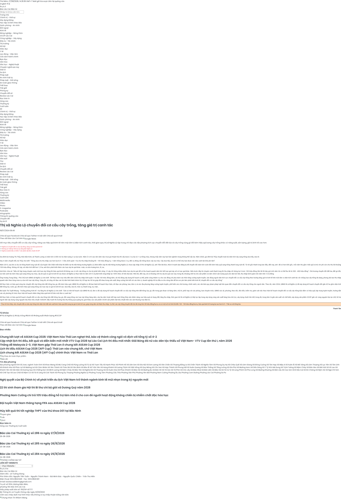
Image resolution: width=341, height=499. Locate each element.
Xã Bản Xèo (312, 367)
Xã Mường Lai (29, 367)
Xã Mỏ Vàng (300, 364)
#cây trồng (20, 315)
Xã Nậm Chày (300, 367)
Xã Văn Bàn (15, 370)
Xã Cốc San (157, 367)
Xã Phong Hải (181, 367)
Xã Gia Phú (232, 367)
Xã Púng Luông (77, 364)
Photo (2, 205)
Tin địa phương (8, 361)
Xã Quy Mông (146, 367)
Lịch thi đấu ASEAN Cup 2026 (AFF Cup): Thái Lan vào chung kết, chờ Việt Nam (51, 348)
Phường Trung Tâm (97, 372)
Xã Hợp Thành (168, 367)
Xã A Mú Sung (275, 367)
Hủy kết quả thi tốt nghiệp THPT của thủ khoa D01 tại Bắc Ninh (40, 411)
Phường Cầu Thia (113, 372)
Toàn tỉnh (38, 364)
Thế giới (3, 88)
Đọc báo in (5, 98)
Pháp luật (4, 75)
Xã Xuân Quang (194, 367)
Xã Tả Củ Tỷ (226, 370)
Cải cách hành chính (9, 56)
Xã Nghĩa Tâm (207, 364)
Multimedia (5, 200)
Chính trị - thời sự (7, 17)
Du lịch (3, 72)
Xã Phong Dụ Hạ (220, 364)
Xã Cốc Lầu (185, 370)
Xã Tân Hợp (272, 364)
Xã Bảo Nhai (195, 370)
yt (3, 6)
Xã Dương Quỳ (26, 370)
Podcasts (4, 211)
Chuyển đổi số (6, 93)
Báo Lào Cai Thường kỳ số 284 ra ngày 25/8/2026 (32, 454)
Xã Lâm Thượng (313, 364)
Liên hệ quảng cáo (56, 1)
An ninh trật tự (6, 77)
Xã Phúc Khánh (124, 370)
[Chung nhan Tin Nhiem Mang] (13, 497)
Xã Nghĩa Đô (88, 370)
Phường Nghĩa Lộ (81, 372)
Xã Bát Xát (321, 367)
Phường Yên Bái (143, 372)
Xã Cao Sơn (287, 370)
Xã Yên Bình (75, 367)
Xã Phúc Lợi (18, 367)
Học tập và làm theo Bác (11, 22)
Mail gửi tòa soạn (40, 1)
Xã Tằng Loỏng (220, 367)
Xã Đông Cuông (259, 364)
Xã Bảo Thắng (207, 367)
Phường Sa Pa (220, 372)
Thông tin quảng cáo (9, 216)
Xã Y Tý (265, 367)
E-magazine (5, 208)
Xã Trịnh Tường (287, 367)
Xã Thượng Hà (100, 370)
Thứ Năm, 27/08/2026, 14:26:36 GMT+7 (16, 1)
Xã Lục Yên (325, 364)
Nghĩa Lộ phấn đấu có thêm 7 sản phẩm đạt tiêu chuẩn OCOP (21, 251)
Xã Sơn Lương (152, 364)
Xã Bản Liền (206, 370)
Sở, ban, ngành (27, 364)
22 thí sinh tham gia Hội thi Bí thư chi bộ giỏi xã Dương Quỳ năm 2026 (45, 387)
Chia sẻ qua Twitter (28, 236)
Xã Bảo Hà (136, 370)
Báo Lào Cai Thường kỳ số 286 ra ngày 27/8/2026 (32, 433)
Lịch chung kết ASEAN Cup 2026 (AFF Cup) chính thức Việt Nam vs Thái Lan (49, 352)
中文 (8, 4)
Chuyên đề (5, 218)
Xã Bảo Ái (85, 367)
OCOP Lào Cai (6, 35)
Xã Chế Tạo (5, 372)
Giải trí (3, 69)
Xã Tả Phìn (175, 370)
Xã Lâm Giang (246, 364)
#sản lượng (49, 315)
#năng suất (38, 315)
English (3, 4)
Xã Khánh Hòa (6, 367)
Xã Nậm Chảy (66, 370)
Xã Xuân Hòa (112, 370)
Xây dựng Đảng (6, 20)
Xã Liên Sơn (132, 364)
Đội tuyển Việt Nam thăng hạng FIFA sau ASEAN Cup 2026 (37, 403)
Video (2, 203)
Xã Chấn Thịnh (194, 364)
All (1, 109)
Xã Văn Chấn (164, 364)
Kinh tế (3, 30)
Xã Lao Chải (15, 372)
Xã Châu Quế (234, 364)
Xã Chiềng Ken (39, 370)
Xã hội (2, 46)
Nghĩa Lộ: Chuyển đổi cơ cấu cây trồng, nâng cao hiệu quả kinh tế (22, 246)
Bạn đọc (3, 59)
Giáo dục (4, 49)
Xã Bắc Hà (216, 370)
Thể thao (4, 85)
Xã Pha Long (250, 370)
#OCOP (58, 315)
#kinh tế (29, 315)
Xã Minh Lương (53, 370)
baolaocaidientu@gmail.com (19, 481)
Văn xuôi (3, 158)
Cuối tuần (4, 106)
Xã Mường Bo (147, 370)
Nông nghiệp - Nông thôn (11, 33)
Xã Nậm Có (26, 372)
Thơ (1, 161)
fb (1, 6)
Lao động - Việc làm (9, 54)
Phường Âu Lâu (175, 372)
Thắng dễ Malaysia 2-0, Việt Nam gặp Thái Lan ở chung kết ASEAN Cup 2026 (50, 345)
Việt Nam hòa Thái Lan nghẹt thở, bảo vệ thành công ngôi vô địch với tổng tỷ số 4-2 (78, 337)
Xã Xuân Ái (290, 364)
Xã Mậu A (281, 364)
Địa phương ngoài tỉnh (10, 364)
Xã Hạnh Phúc (109, 364)
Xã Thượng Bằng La (179, 364)
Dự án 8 (3, 221)
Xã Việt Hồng (134, 367)
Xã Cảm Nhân (41, 367)
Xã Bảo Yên (77, 370)
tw (7, 468)
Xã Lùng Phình (238, 370)
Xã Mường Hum (244, 367)
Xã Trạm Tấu (97, 364)
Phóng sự (4, 90)
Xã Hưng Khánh (107, 367)
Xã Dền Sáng (256, 367)
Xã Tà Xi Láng (37, 372)
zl (5, 6)
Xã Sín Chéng (309, 370)
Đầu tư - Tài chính (8, 41)
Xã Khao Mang (49, 364)
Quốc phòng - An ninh (10, 25)
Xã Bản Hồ (157, 370)
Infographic (5, 213)
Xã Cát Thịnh (49, 372)
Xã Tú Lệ (88, 364)
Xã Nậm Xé (321, 370)
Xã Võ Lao (330, 367)
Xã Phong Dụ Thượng (64, 372)
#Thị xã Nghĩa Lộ (7, 315)
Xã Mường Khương (264, 370)
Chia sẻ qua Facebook (10, 236)
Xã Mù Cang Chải (63, 364)
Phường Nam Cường (159, 372)
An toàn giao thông (8, 83)
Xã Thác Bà (65, 367)
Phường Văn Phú (128, 372)
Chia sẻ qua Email (54, 236)
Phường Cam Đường (191, 372)
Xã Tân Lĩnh (334, 364)
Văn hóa (3, 62)
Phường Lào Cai (207, 372)
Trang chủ (4, 15)
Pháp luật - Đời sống (9, 80)
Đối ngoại (4, 28)
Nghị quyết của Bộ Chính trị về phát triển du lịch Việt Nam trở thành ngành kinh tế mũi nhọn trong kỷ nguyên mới (74, 379)
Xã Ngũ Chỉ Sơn (332, 370)
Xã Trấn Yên (95, 367)
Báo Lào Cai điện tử (8, 9)
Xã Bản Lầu (277, 370)
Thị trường (4, 43)
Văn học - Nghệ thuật (9, 64)
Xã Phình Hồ (121, 364)
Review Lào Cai (6, 96)
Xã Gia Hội (141, 364)
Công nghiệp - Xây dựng (11, 38)
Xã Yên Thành (54, 367)
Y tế (1, 51)
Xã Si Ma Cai (297, 370)
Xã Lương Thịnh (121, 367)
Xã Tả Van (166, 370)
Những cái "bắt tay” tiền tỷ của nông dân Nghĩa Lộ (17, 249)
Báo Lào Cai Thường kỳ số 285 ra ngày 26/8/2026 (32, 443)
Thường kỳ (4, 103)
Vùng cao (4, 101)
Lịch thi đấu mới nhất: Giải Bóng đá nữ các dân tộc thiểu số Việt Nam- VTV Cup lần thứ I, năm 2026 (116, 341)
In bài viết (41, 236)
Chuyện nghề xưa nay (9, 67)
